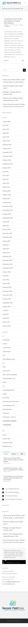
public (5, 394)
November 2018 (7, 210)
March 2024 (6, 198)
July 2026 (6, 125)
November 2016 (7, 264)
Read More (6, 60)
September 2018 (8, 218)
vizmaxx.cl (6, 413)
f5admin (7, 25)
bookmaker (6, 340)
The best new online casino (11, 401)
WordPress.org (7, 446)
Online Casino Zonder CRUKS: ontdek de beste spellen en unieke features (13, 459)
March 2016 (6, 283)
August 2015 (7, 306)
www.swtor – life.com (9, 417)
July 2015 (6, 310)
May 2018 (6, 225)
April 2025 (6, 183)
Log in (5, 435)
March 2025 (6, 187)
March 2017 (6, 252)
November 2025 (7, 156)
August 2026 (7, 121)
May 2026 (6, 133)
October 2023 (7, 202)
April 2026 (6, 137)
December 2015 (7, 291)
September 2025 (8, 164)
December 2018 (7, 206)
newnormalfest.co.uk (9, 378)
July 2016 (6, 276)
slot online (6, 398)
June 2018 (6, 222)
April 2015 (6, 318)
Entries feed (6, 439)
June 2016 (6, 279)
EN (4, 355)
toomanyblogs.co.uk (9, 405)
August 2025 (7, 168)
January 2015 (7, 326)
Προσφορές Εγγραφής (10, 421)
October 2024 (7, 195)
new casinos (6, 371)
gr (3, 363)
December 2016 (7, 260)
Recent (14, 454)
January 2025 (7, 191)
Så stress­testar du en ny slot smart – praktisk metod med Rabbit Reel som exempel (14, 477)
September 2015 (8, 303)
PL (4, 386)
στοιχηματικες (7, 425)
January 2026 (7, 148)
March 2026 (6, 141)
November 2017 (7, 237)
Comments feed (7, 442)
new (4, 367)
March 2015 (6, 322)
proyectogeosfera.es (9, 390)
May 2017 (6, 245)
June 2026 (6, 129)
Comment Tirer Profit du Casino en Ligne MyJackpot (13, 21)
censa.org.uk (6, 351)
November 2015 (7, 295)
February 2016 (7, 287)
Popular (6, 454)
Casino (5, 344)
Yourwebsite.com (10, 584)
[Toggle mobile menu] (25, 2)
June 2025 (6, 175)
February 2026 (7, 144)
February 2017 (7, 256)
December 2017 (7, 233)
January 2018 (7, 229)
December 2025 (7, 152)
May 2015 (6, 314)
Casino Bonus (7, 347)
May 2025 (6, 179)
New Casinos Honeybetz (10, 374)
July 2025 (6, 171)
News (4, 382)
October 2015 (7, 299)
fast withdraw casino (9, 359)
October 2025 (7, 160)
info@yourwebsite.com (13, 582)
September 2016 (8, 268)
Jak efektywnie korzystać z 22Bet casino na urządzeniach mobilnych (13, 469)
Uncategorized (7, 26)
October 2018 (7, 214)
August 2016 (7, 272)
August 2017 (7, 241)
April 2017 (6, 249)
